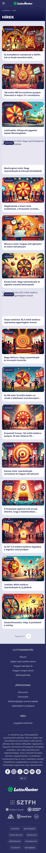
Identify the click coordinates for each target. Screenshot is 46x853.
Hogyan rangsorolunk (23, 670)
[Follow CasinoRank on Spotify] (32, 771)
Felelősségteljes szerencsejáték (23, 701)
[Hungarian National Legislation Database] (15, 809)
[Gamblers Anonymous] (11, 817)
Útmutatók (23, 696)
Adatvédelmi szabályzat (23, 705)
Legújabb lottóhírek (23, 723)
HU (21, 778)
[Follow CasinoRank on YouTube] (26, 771)
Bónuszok (23, 692)
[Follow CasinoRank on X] (19, 771)
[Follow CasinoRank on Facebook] (7, 771)
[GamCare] (24, 817)
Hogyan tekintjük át (23, 666)
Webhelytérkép (23, 675)
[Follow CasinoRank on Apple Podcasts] (38, 771)
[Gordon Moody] (34, 809)
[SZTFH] (23, 802)
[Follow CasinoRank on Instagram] (13, 771)
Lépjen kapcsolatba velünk (23, 661)
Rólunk (23, 657)
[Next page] (28, 636)
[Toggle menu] (3, 3)
